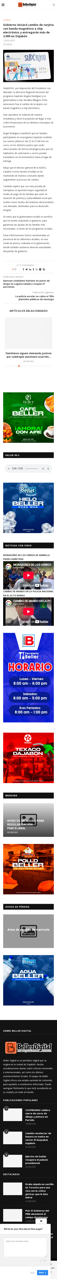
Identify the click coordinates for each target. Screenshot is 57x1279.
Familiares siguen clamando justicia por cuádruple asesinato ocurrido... (28, 355)
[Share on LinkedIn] (30, 269)
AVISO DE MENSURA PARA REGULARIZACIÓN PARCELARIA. (25, 824)
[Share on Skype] (44, 269)
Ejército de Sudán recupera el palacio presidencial (36, 1160)
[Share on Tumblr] (33, 269)
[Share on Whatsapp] (37, 269)
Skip (32, 1272)
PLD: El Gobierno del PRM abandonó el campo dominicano (37, 1214)
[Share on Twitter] (27, 269)
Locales (7, 20)
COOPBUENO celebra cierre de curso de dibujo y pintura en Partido (37, 1115)
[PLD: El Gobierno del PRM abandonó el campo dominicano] (12, 1215)
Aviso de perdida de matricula (28, 929)
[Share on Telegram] (40, 269)
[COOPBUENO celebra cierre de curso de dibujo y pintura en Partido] (12, 1114)
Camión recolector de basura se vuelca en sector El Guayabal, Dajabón (38, 1138)
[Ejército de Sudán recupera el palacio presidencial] (12, 1161)
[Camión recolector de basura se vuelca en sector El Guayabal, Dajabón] (12, 1138)
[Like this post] (17, 269)
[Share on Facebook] (23, 269)
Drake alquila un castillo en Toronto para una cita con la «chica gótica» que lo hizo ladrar (39, 1191)
